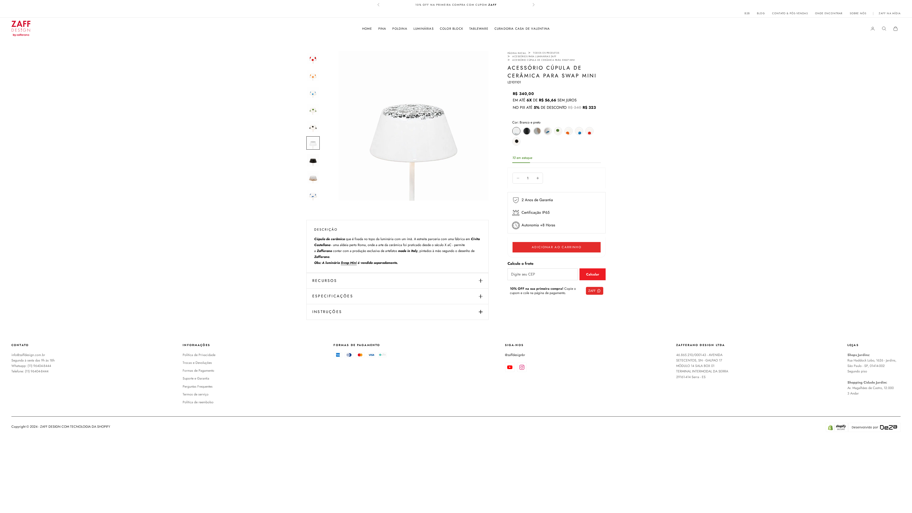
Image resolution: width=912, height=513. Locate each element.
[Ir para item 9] (313, 194)
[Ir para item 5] (313, 126)
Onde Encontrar (829, 13)
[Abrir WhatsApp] (900, 501)
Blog (761, 13)
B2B (747, 13)
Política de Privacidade (199, 354)
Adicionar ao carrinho (556, 247)
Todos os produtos (546, 53)
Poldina (399, 28)
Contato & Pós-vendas (790, 13)
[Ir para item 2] (313, 74)
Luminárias (423, 28)
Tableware (478, 28)
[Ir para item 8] (313, 177)
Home (367, 28)
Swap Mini (349, 262)
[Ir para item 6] (313, 143)
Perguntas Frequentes (198, 386)
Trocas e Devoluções (197, 362)
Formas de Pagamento (198, 370)
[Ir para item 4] (313, 108)
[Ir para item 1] (313, 57)
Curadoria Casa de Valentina (522, 28)
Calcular (592, 274)
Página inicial (517, 53)
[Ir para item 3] (313, 91)
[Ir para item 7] (313, 160)
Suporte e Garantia (196, 378)
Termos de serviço (196, 394)
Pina (382, 28)
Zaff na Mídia (890, 13)
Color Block (451, 28)
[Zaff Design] (20, 28)
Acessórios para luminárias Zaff (534, 56)
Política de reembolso (198, 402)
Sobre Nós (858, 13)
